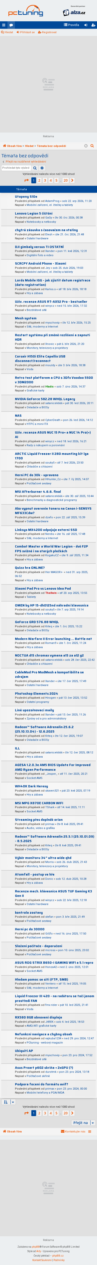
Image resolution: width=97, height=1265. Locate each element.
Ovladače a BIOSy (38, 407)
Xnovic (49, 344)
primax (49, 824)
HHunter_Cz (53, 479)
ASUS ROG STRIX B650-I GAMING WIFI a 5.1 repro (54, 962)
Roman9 (50, 643)
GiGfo (49, 933)
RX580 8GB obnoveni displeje (38, 1017)
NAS (18, 415)
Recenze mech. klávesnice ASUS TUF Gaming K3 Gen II (53, 894)
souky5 (49, 462)
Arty (38, 1251)
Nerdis (49, 534)
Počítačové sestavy (39, 483)
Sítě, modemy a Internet (42, 326)
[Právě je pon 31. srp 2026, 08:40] (86, 146)
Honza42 (51, 967)
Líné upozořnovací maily (34, 710)
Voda (30, 369)
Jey (47, 268)
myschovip (52, 322)
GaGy (48, 217)
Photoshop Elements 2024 (36, 693)
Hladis (49, 386)
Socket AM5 (34, 778)
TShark (49, 807)
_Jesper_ (51, 773)
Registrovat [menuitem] (94, 26)
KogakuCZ (52, 555)
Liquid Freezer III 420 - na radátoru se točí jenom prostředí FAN (54, 998)
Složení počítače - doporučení (38, 946)
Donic (49, 878)
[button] (26, 180)
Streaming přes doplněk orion (39, 819)
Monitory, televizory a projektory (47, 348)
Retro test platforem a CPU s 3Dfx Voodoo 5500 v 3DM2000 (54, 380)
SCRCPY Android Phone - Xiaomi (40, 263)
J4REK (49, 1021)
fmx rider (51, 1005)
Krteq (48, 626)
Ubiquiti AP (24, 1050)
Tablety (31, 597)
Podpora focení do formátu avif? (41, 1084)
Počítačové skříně (38, 1076)
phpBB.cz (58, 1255)
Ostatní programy (38, 702)
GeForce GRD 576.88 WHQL (37, 622)
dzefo (49, 517)
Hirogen (50, 697)
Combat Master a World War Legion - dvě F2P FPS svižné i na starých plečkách (51, 549)
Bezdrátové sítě (37, 310)
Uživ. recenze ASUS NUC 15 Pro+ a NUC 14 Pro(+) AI (53, 435)
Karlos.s (50, 289)
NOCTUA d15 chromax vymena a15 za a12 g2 (49, 655)
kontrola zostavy (29, 912)
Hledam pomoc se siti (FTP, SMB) (41, 979)
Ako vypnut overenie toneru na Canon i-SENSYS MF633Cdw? (53, 511)
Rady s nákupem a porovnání (46, 445)
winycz (49, 305)
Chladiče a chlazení (39, 466)
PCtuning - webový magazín (45, 1042)
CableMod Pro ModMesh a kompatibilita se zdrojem (49, 675)
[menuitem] (71, 25)
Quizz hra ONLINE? (30, 567)
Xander (50, 251)
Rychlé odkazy (4, 26)
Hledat (8, 32)
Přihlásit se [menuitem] (87, 26)
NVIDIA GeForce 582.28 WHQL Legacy (45, 399)
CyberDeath (52, 420)
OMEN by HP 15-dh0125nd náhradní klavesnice (52, 605)
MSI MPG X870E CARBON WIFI (39, 803)
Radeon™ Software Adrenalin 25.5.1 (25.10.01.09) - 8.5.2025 (54, 839)
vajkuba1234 (53, 1038)
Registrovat (49, 32)
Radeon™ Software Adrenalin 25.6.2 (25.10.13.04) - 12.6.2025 (44, 729)
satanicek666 (53, 403)
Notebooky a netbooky (41, 221)
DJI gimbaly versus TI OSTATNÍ (39, 246)
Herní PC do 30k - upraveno (36, 475)
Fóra (12, 26)
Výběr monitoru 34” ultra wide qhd (43, 857)
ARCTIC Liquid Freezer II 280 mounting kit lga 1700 (52, 456)
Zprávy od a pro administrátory (46, 718)
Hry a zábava (35, 293)
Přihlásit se (27, 32)
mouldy (50, 365)
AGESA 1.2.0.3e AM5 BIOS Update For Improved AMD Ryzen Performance (53, 767)
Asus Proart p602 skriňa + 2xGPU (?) (44, 1067)
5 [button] (56, 180)
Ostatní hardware (37, 238)
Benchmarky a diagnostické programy (52, 500)
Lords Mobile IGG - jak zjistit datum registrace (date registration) (52, 283)
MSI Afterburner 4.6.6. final (38, 491)
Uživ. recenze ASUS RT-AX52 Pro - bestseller (51, 301)
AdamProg (52, 201)
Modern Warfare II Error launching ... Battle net (53, 638)
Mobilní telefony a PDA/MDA (45, 1092)
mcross (50, 950)
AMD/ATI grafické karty (41, 1025)
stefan (49, 916)
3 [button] (45, 180)
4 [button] (51, 180)
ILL (17, 748)
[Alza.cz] (74, 10)
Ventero (50, 983)
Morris (49, 862)
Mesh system (26, 318)
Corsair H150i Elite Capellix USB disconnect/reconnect (40, 359)
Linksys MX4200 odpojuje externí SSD (46, 529)
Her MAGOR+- (54, 572)
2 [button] (39, 180)
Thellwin (51, 593)
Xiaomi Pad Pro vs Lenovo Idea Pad (43, 588)
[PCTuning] (25, 11)
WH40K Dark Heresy (31, 786)
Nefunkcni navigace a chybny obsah (43, 1034)
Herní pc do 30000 (30, 929)
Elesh (48, 234)
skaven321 (52, 790)
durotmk (50, 1071)
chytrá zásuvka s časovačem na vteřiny (46, 230)
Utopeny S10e (26, 196)
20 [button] (66, 180)
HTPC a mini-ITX (37, 424)
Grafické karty (35, 390)
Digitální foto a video (40, 255)
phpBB (36, 1246)
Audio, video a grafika (41, 828)
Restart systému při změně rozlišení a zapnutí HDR (52, 337)
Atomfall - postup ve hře (34, 874)
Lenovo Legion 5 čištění (33, 213)
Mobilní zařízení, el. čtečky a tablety (50, 205)
